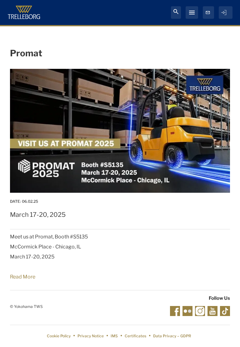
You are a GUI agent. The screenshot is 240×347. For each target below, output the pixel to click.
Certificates (135, 336)
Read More (22, 277)
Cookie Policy (59, 336)
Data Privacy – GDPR (172, 336)
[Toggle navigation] (192, 12)
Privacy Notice (91, 336)
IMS (114, 336)
